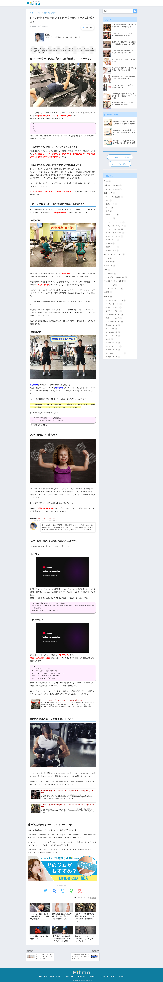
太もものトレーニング (114, 321)
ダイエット (109, 218)
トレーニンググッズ (113, 307)
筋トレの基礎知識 (90, 898)
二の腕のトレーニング (114, 314)
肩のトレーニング (113, 342)
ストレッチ (109, 193)
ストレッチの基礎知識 (114, 197)
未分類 (107, 292)
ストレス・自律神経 (113, 189)
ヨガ (107, 270)
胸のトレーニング (113, 350)
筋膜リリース (111, 204)
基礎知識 (110, 261)
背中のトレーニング (113, 346)
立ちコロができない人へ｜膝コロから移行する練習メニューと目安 (124, 69)
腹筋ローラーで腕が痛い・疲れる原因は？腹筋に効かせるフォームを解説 (124, 43)
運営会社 (92, 976)
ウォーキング (111, 285)
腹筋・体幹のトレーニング (116, 353)
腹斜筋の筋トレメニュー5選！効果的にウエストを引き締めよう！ (123, 77)
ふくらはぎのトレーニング (115, 300)
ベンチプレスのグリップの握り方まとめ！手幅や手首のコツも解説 (124, 34)
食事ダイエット (112, 250)
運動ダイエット (112, 247)
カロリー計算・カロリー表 (116, 226)
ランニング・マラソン (114, 288)
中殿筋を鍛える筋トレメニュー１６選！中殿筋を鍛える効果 (123, 103)
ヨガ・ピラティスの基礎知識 (116, 277)
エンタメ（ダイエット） (115, 222)
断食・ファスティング (114, 236)
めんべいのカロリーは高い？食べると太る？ (124, 60)
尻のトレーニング (113, 325)
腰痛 (108, 211)
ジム (108, 258)
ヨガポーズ (111, 273)
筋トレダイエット (113, 335)
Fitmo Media (69, 976)
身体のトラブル (112, 214)
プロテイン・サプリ (113, 311)
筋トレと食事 (111, 328)
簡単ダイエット (112, 240)
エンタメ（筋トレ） (113, 304)
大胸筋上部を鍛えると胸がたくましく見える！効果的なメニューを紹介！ (124, 51)
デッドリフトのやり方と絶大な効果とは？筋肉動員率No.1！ (61, 700)
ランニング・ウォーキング (115, 281)
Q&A (107, 181)
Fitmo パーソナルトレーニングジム (50, 976)
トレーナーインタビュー (119, 164)
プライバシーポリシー (107, 976)
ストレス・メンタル (112, 185)
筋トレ (108, 296)
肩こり (109, 207)
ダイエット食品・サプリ (115, 233)
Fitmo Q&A (81, 976)
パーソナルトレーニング (114, 254)
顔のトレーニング (113, 357)
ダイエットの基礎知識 (114, 229)
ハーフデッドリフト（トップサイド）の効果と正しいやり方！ (124, 86)
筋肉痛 (109, 339)
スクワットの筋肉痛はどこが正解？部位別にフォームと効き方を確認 (124, 26)
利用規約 (121, 976)
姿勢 (108, 200)
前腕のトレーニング (113, 318)
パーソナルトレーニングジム (119, 157)
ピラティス (109, 265)
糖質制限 (110, 243)
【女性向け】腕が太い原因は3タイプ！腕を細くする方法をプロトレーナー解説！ (124, 96)
